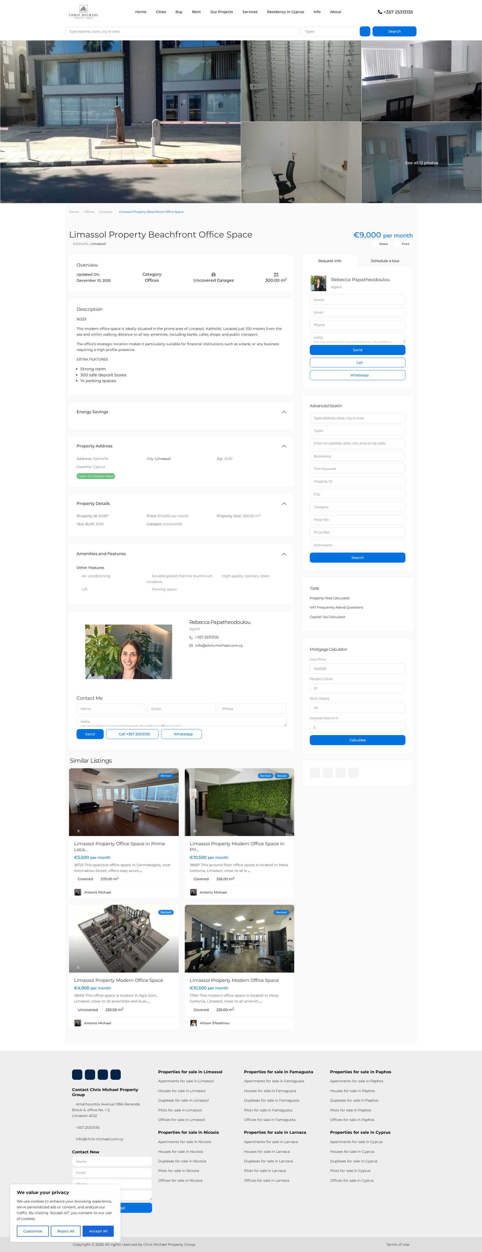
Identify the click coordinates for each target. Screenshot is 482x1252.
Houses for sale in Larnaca (267, 1151)
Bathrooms (323, 545)
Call (134, 734)
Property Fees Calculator (330, 598)
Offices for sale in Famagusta (269, 1119)
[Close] (115, 1188)
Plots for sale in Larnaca (265, 1170)
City (317, 494)
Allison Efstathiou (215, 1023)
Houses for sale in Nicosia (180, 1151)
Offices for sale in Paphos (352, 1119)
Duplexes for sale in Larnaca (268, 1161)
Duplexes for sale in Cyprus (354, 1161)
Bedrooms (322, 456)
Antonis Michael (97, 892)
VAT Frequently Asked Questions (336, 607)
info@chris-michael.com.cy (219, 645)
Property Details (93, 503)
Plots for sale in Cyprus (350, 1170)
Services (250, 12)
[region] (65, 1213)
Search (357, 557)
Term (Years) (319, 698)
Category (321, 507)
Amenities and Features (101, 553)
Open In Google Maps (95, 476)
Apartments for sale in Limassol (186, 1081)
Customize (32, 1231)
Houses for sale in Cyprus (352, 1151)
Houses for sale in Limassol (182, 1091)
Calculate (357, 740)
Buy (179, 12)
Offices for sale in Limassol (181, 1119)
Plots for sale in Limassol (180, 1110)
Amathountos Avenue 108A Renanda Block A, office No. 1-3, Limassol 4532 (106, 1110)
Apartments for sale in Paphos (356, 1081)
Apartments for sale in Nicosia (184, 1142)
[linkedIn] (328, 773)
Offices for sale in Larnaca (266, 1180)
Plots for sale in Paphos (350, 1110)
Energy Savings (92, 411)
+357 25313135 (398, 12)
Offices (89, 212)
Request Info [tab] (329, 261)
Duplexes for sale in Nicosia (182, 1161)
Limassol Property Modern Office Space (118, 980)
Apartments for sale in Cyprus (356, 1142)
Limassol (105, 212)
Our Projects (221, 12)
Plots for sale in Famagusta (268, 1110)
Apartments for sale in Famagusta (274, 1081)
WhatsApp (183, 734)
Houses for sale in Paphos (352, 1091)
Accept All (98, 1231)
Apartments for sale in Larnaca (271, 1142)
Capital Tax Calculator (327, 617)
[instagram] (353, 773)
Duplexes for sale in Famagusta (271, 1100)
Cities (161, 12)
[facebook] (315, 773)
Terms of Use (397, 1244)
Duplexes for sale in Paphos (354, 1100)
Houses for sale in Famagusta (270, 1091)
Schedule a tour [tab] (385, 261)
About (335, 12)
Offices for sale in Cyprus (352, 1180)
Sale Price (318, 659)
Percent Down (321, 679)
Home (140, 12)
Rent (196, 12)
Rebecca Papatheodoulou (219, 622)
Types (309, 31)
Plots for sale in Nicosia (178, 1170)
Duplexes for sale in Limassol (183, 1100)
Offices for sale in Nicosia (180, 1180)
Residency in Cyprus (285, 12)
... (141, 870)
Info (317, 12)
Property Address (94, 446)
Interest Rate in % (324, 718)
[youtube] (340, 773)
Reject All (65, 1231)
